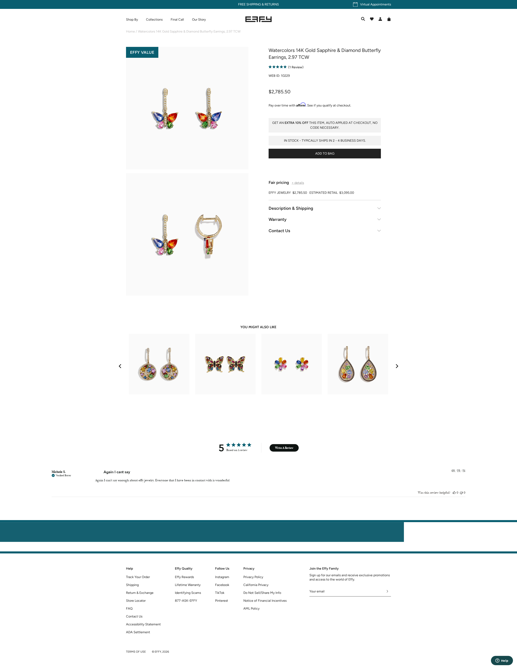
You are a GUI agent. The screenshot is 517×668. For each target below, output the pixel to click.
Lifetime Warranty (188, 585)
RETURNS (272, 4)
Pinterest (221, 601)
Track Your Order (138, 577)
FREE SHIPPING (249, 4)
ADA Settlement (138, 632)
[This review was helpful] (454, 493)
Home (130, 31)
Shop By (132, 19)
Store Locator (136, 601)
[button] (187, 109)
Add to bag (324, 153)
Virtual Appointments (375, 4)
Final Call (177, 19)
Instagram (222, 577)
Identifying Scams (188, 593)
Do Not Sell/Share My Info (262, 593)
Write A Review (284, 448)
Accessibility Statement (143, 624)
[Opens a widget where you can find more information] (502, 661)
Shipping (132, 585)
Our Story (199, 19)
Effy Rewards (184, 577)
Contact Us (279, 230)
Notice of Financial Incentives (265, 601)
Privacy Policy (253, 577)
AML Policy (251, 608)
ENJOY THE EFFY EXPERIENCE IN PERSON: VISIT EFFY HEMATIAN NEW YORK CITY (258, 549)
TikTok (219, 593)
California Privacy (255, 585)
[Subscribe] (387, 591)
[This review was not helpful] (461, 493)
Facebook (222, 585)
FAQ (129, 608)
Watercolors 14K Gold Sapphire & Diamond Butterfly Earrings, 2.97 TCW (189, 31)
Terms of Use (136, 651)
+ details (298, 182)
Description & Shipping (291, 208)
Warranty (278, 219)
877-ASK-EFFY (186, 601)
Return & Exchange (139, 593)
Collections (154, 19)
